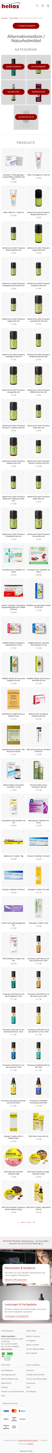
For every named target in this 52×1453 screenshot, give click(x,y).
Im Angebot (31, 1341)
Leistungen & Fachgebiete (17, 1316)
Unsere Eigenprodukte (35, 1349)
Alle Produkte (13, 18)
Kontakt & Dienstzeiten (35, 1375)
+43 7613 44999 (41, 1241)
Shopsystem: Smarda (26, 1451)
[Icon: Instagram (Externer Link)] (42, 1243)
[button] (37, 5)
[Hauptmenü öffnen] (48, 5)
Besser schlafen (32, 1345)
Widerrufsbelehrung (9, 1379)
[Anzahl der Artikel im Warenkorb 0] (42, 5)
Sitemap (4, 1387)
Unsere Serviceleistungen (36, 1379)
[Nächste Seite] (33, 1222)
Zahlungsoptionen (8, 1375)
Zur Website (31, 1392)
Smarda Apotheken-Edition (28, 1440)
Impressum (30, 1383)
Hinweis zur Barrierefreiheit (12, 1392)
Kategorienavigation (27, 26)
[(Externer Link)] (7, 1356)
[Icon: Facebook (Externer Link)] (39, 1243)
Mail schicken (6, 1349)
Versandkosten (7, 1370)
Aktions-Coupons (33, 1336)
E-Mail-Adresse (27, 1241)
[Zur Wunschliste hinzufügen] (23, 150)
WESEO (31, 1444)
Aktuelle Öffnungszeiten (16, 1280)
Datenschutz (6, 1383)
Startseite (4, 18)
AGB (28, 1387)
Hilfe (3, 1396)
